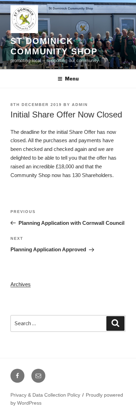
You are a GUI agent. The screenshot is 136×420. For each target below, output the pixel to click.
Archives (20, 284)
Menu (72, 79)
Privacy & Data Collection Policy (45, 395)
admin (80, 104)
